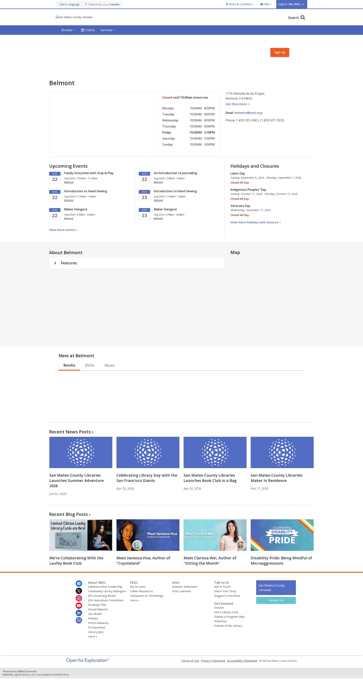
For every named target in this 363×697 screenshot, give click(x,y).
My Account (137, 586)
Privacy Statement (213, 660)
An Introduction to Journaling (175, 173)
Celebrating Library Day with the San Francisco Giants (146, 478)
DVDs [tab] (90, 365)
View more (62, 230)
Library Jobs (96, 632)
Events (90, 30)
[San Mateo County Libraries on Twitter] (79, 591)
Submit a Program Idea (229, 616)
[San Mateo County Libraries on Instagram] (79, 598)
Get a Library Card (226, 612)
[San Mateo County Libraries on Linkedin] (79, 613)
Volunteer (220, 621)
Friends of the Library (228, 626)
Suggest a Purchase (227, 595)
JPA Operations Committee (105, 600)
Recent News (70, 431)
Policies (93, 618)
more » (92, 636)
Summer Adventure (185, 586)
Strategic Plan (97, 605)
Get (238, 104)
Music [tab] (110, 365)
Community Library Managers (107, 591)
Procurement (96, 627)
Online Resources (141, 591)
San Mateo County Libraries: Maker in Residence (277, 478)
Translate (114, 4)
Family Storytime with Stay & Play (89, 173)
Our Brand (95, 614)
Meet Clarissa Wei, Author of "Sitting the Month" (210, 560)
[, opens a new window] (87, 662)
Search (294, 17)
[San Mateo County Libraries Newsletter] (79, 620)
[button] (239, 4)
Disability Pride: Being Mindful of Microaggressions (281, 560)
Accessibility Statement (242, 660)
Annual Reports (98, 609)
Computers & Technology (146, 595)
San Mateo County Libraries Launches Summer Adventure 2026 (76, 480)
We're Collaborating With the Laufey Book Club (76, 560)
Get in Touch (222, 586)
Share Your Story (225, 591)
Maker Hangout (75, 209)
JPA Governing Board (102, 595)
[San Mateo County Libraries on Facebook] (79, 583)
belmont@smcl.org (248, 113)
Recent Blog (68, 514)
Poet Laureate (181, 591)
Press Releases (98, 623)
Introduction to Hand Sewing (85, 191)
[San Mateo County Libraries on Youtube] (79, 605)
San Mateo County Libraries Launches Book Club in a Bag (210, 478)
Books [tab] (69, 365)
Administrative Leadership (105, 586)
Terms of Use (190, 660)
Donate (219, 607)
